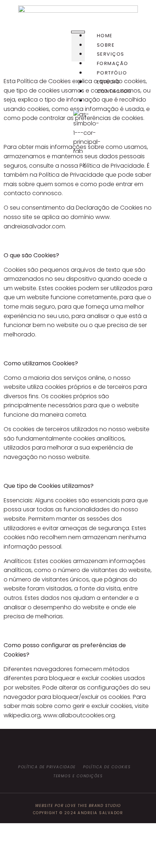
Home (105, 35)
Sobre (106, 45)
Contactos (114, 91)
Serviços (110, 54)
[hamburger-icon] (78, 32)
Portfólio (112, 72)
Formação (112, 63)
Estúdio (108, 81)
